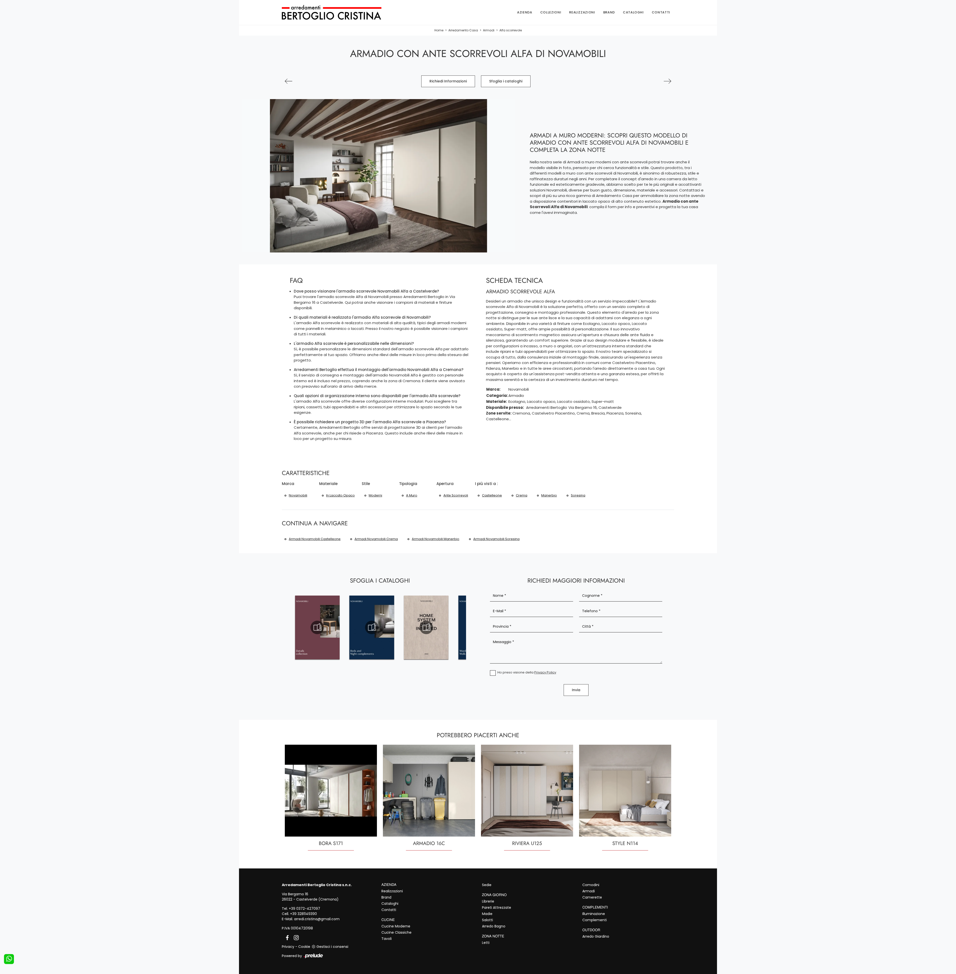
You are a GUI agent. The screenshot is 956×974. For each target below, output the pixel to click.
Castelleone (492, 495)
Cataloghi (633, 12)
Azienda (524, 12)
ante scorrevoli (455, 495)
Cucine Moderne (395, 926)
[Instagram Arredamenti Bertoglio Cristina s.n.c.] (295, 937)
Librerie (488, 901)
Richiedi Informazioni (448, 81)
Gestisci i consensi (332, 946)
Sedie (486, 884)
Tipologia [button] (408, 483)
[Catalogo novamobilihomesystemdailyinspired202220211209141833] (426, 627)
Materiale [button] (328, 483)
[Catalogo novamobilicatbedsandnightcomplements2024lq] (371, 627)
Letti (485, 942)
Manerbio (549, 495)
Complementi (594, 919)
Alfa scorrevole (510, 30)
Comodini (590, 884)
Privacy (288, 946)
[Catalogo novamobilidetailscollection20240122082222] (317, 627)
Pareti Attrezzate (496, 907)
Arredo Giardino (595, 936)
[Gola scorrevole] (667, 81)
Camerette (592, 897)
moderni (375, 495)
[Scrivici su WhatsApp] (9, 959)
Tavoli (386, 938)
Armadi (488, 30)
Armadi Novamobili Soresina (496, 539)
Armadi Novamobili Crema (376, 539)
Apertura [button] (445, 483)
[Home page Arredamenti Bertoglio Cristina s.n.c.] (340, 12)
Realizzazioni (582, 12)
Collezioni (550, 12)
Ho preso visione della (526, 672)
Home (438, 30)
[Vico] (288, 81)
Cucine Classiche (396, 932)
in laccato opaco (340, 495)
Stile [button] (366, 483)
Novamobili (298, 495)
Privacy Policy (545, 672)
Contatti (661, 12)
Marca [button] (288, 483)
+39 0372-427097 (304, 908)
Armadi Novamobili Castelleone (315, 539)
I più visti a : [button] (486, 483)
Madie (487, 913)
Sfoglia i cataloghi (505, 81)
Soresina (578, 495)
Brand (609, 12)
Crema (521, 495)
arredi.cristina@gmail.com (317, 918)
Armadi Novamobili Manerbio (435, 539)
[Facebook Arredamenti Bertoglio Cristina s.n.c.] (286, 937)
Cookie (304, 946)
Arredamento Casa (463, 30)
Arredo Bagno (493, 926)
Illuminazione (593, 913)
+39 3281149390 (303, 913)
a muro (411, 495)
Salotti (487, 919)
